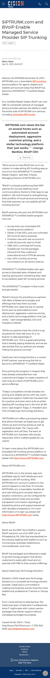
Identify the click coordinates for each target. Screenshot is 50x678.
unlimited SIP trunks (24, 114)
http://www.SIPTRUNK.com (29, 458)
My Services (24, 655)
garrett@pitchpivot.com (21, 629)
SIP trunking (39, 81)
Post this (27, 157)
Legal (11, 670)
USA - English (8, 43)
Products (24, 649)
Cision (29, 674)
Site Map (19, 670)
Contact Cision (24, 647)
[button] (39, 4)
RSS (26, 670)
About (24, 652)
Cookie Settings (36, 670)
